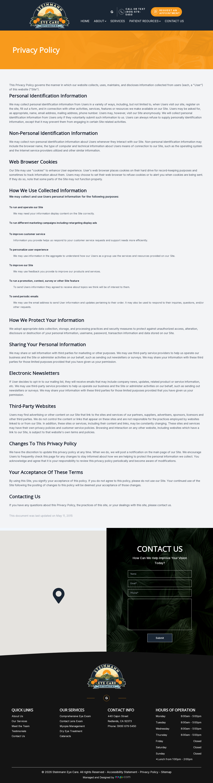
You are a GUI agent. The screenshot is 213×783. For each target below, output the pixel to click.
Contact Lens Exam (71, 721)
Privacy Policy (149, 772)
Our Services (19, 721)
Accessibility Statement (122, 772)
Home (85, 21)
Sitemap (166, 772)
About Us (17, 716)
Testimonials (19, 731)
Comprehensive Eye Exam (75, 716)
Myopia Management (72, 726)
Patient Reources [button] (144, 21)
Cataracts (65, 736)
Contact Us (174, 21)
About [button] (99, 21)
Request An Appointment (169, 11)
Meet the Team (20, 726)
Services (117, 21)
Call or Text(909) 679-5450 (135, 12)
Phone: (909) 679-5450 (122, 726)
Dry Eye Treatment (71, 731)
